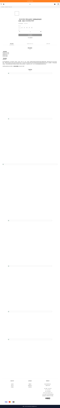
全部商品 (2, 6)
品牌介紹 (12, 385)
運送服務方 (29, 385)
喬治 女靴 (10, 6)
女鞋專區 (6, 6)
